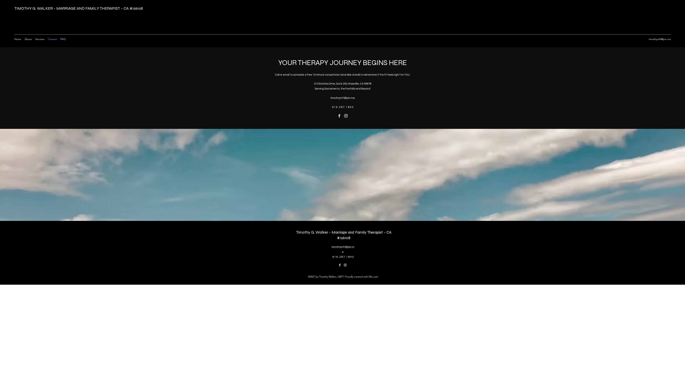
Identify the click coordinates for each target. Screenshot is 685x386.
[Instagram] (346, 115)
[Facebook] (339, 115)
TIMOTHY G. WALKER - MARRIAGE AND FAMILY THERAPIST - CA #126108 (78, 8)
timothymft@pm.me (660, 39)
